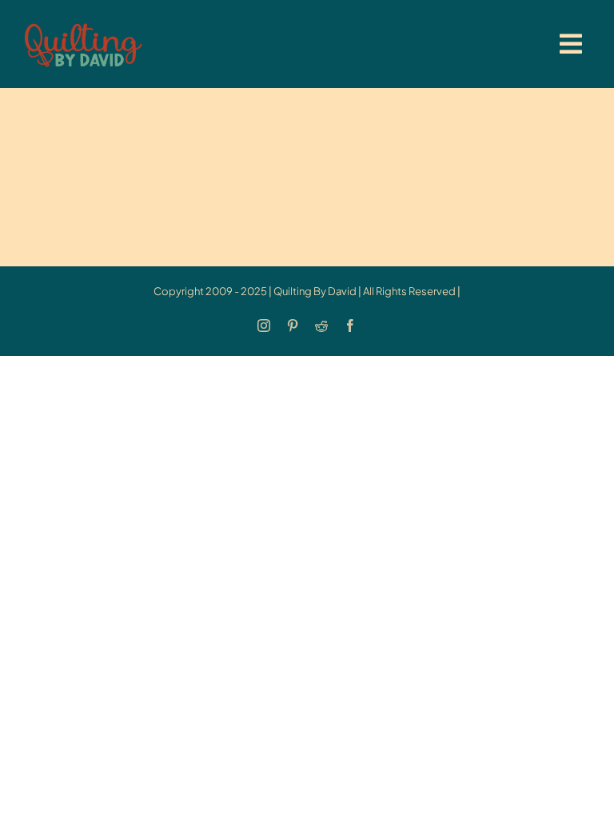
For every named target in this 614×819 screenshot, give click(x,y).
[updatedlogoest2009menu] (83, 24)
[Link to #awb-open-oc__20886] (571, 44)
